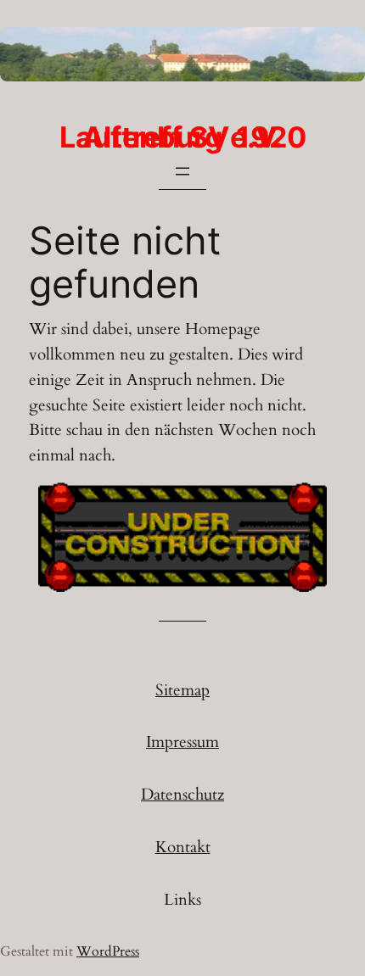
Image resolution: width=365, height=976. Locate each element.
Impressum (182, 742)
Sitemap (182, 690)
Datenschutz (182, 795)
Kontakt (183, 847)
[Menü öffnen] (182, 171)
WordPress (107, 951)
